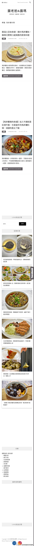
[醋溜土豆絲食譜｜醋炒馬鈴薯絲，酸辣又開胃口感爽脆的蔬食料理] (17, 52)
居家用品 (6, 474)
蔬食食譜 (6, 461)
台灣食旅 (6, 470)
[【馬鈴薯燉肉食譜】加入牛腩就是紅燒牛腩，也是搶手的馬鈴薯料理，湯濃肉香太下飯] (17, 145)
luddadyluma (12, 38)
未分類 (5, 464)
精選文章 (6, 455)
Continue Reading (14, 75)
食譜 (4, 38)
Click (32, 273)
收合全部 (10, 453)
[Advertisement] (17, 101)
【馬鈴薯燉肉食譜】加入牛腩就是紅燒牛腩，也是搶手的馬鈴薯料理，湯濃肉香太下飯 (16, 125)
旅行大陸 (6, 457)
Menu (5, 2)
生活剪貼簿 (7, 459)
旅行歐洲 (6, 468)
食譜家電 (6, 472)
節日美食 (6, 476)
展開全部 (4, 453)
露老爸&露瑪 (17, 11)
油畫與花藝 (7, 466)
